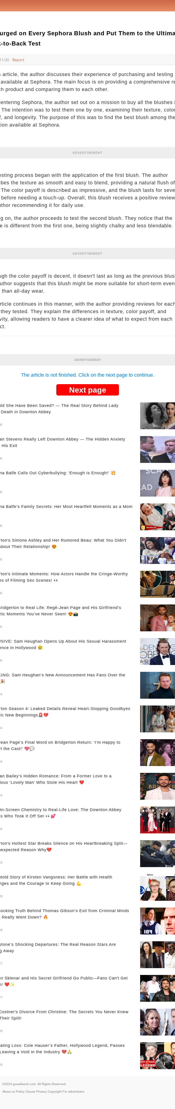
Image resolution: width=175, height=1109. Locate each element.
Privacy (41, 1091)
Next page (87, 390)
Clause (30, 1091)
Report (18, 59)
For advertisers (73, 1091)
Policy (20, 1091)
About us (8, 1091)
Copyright (55, 1091)
